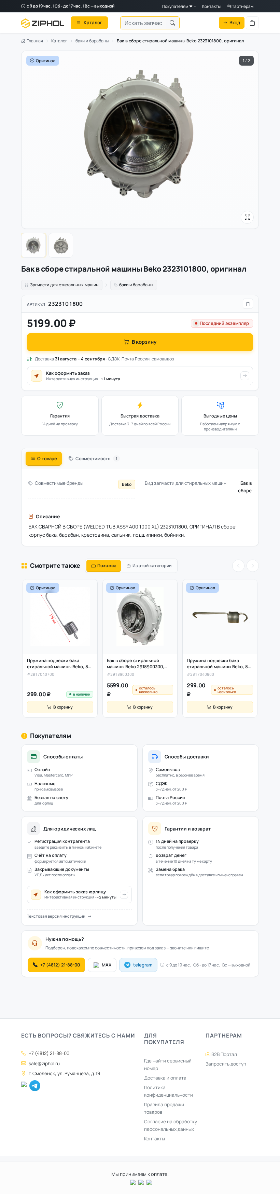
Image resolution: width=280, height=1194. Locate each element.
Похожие (106, 565)
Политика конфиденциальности (168, 1091)
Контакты (211, 6)
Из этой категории (151, 565)
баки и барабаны (92, 41)
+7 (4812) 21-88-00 (60, 965)
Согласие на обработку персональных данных (170, 1125)
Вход (234, 22)
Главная (34, 41)
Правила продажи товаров (164, 1108)
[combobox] (143, 22)
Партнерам (242, 6)
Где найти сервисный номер (168, 1064)
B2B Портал (223, 1054)
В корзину (144, 341)
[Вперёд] (253, 566)
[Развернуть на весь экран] (247, 217)
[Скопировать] (248, 304)
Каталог (59, 41)
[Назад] (238, 566)
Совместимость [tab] (96, 458)
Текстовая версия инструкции (56, 916)
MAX (106, 965)
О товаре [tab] (47, 458)
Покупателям (175, 6)
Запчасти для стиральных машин (64, 285)
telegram (142, 965)
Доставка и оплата (165, 1078)
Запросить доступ (226, 1064)
